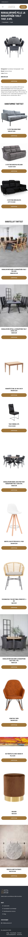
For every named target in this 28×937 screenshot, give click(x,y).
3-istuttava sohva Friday (14, 129)
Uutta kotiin (6, 906)
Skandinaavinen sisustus (9, 911)
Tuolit (11, 22)
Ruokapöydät (17, 69)
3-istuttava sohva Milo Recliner (14, 164)
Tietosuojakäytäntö (11, 934)
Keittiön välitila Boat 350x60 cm (14, 754)
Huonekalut (5, 22)
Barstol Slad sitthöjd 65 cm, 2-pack (14, 541)
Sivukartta (19, 934)
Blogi (4, 914)
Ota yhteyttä (13, 933)
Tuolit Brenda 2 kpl (14, 424)
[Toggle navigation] (2, 7)
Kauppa (23, 7)
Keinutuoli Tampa (14, 718)
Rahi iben (14, 811)
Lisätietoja (14, 81)
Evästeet (19, 933)
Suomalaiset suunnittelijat (9, 908)
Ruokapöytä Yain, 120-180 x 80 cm (14, 388)
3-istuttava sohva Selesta (14, 200)
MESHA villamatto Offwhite (14, 869)
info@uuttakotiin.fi (4, 1)
